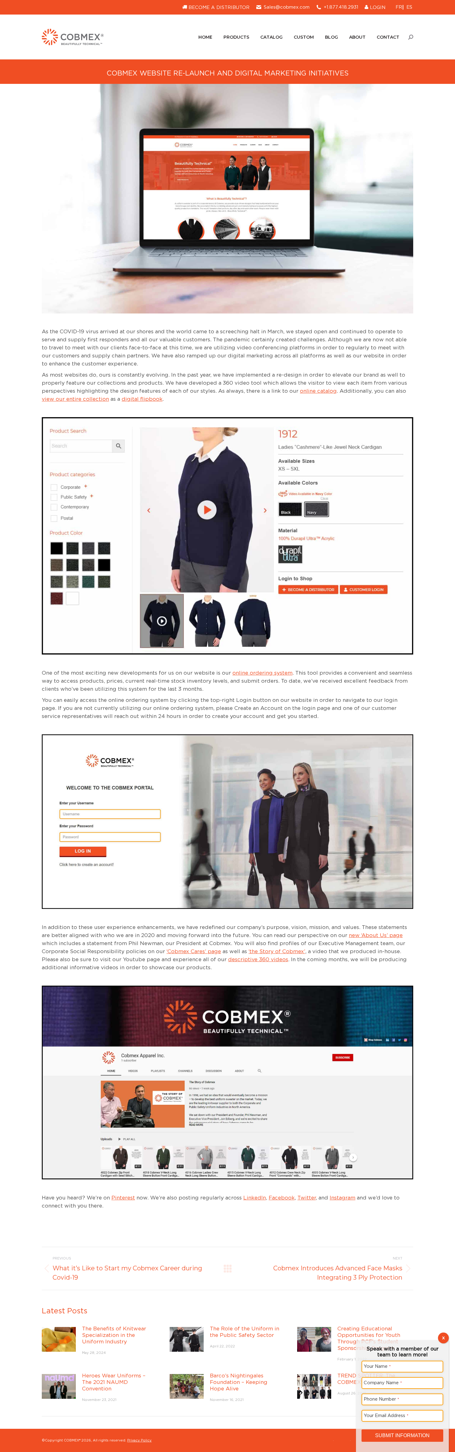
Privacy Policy (139, 1440)
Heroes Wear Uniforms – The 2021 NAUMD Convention (113, 1382)
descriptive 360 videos (258, 959)
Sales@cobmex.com (287, 7)
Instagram (342, 1198)
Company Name (383, 1382)
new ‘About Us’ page (376, 935)
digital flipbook (142, 399)
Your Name (377, 1366)
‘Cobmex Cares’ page (194, 951)
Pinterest (123, 1198)
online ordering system (262, 673)
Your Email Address (386, 1415)
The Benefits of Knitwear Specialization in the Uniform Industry (114, 1335)
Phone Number (381, 1399)
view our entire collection (75, 399)
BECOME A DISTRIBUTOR (218, 7)
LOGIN (376, 7)
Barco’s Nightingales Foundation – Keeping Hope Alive (238, 1382)
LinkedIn (254, 1198)
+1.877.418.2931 (341, 7)
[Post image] (59, 1339)
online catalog (318, 391)
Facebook (282, 1198)
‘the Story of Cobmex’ (277, 951)
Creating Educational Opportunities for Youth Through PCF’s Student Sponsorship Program (368, 1338)
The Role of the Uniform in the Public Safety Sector (244, 1331)
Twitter (306, 1198)
